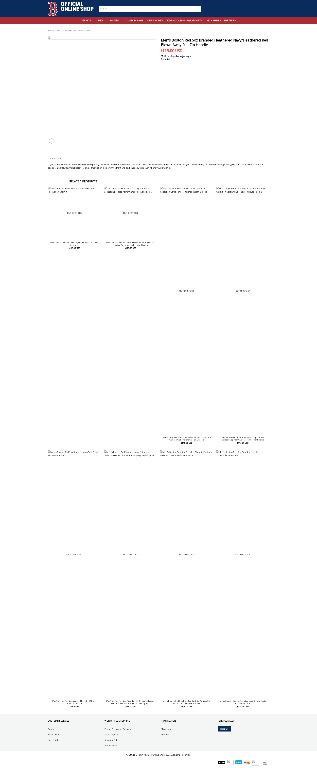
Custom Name (134, 20)
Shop (59, 30)
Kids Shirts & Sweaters (221, 20)
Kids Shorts (155, 20)
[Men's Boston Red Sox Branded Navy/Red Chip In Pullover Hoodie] (74, 574)
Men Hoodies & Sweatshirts (79, 30)
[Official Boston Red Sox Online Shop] (71, 9)
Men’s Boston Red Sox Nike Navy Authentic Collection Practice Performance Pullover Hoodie (130, 243)
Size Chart (53, 739)
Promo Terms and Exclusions (119, 729)
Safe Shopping (112, 734)
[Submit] (198, 8)
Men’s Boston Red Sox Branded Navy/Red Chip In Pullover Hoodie (74, 702)
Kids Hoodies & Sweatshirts (185, 20)
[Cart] (267, 8)
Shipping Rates (112, 739)
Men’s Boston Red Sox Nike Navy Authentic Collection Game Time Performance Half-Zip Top (186, 438)
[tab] (55, 158)
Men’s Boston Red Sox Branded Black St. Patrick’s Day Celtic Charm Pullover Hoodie (187, 702)
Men (100, 20)
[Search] (255, 8)
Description (55, 158)
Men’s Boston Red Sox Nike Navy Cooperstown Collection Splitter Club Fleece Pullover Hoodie (242, 438)
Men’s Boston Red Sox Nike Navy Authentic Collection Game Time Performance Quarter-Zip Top (130, 702)
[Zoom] (51, 141)
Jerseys (86, 20)
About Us (165, 734)
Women (114, 20)
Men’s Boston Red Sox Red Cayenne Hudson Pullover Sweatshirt (74, 243)
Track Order (54, 734)
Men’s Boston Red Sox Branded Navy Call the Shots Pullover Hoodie (243, 702)
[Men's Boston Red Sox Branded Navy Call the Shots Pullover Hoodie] (242, 574)
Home (51, 30)
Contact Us (53, 729)
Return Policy (111, 745)
